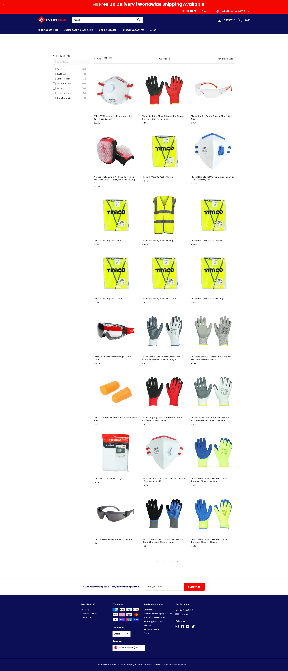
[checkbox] (70, 69)
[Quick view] (135, 109)
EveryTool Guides (89, 613)
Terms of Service (151, 629)
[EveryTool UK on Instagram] (177, 626)
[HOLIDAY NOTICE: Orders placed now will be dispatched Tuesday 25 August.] (109, 11)
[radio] (105, 58)
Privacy (147, 633)
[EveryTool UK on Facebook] (182, 626)
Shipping (148, 609)
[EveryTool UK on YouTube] (187, 626)
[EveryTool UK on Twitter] (193, 626)
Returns (147, 625)
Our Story (85, 609)
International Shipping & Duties (158, 613)
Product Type (63, 55)
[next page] (178, 562)
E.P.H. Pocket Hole (48, 30)
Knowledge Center (133, 30)
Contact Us (86, 617)
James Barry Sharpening (78, 30)
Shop (153, 30)
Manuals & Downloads (154, 617)
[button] (226, 58)
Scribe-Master (107, 30)
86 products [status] (164, 58)
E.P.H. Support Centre (153, 621)
